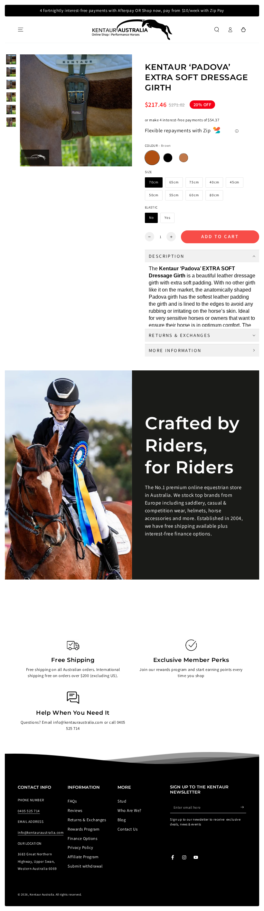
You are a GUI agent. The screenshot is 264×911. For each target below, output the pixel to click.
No (151, 217)
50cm (153, 195)
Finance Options (82, 838)
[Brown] (152, 158)
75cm (194, 182)
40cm (214, 182)
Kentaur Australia (42, 894)
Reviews (75, 810)
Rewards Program (83, 829)
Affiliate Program (83, 857)
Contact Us (127, 829)
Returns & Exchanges (87, 820)
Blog (122, 820)
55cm (174, 195)
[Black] (168, 158)
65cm (174, 182)
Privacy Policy (80, 847)
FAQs (72, 801)
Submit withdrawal (85, 866)
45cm (234, 182)
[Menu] (20, 29)
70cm (153, 182)
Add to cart (220, 236)
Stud (122, 801)
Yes (167, 217)
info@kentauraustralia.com (40, 832)
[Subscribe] (243, 807)
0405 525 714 (29, 811)
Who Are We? (129, 810)
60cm (194, 195)
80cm (214, 195)
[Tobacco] (183, 158)
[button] (216, 29)
